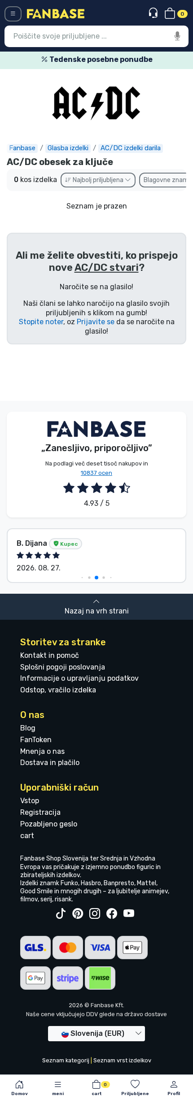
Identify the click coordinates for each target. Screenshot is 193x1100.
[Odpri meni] (13, 14)
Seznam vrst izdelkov (122, 1060)
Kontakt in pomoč (49, 655)
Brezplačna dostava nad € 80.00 (121, 59)
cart (27, 835)
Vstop (29, 800)
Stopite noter (41, 321)
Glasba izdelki (68, 148)
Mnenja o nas (42, 751)
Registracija (40, 812)
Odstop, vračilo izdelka (58, 690)
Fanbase (22, 148)
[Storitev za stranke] (154, 13)
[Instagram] (94, 914)
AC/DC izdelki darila (131, 148)
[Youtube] (128, 914)
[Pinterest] (77, 914)
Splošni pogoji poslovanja (62, 667)
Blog (27, 728)
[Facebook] (111, 914)
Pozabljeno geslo (48, 824)
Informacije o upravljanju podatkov (79, 678)
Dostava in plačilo (49, 762)
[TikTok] (60, 914)
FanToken (36, 739)
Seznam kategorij (65, 1060)
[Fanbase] (55, 13)
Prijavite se (95, 321)
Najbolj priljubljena (98, 180)
